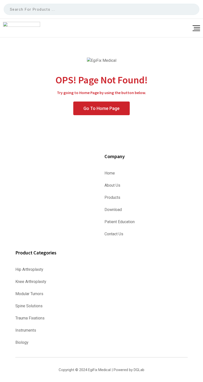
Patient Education (119, 222)
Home (109, 173)
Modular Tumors (29, 294)
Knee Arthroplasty (30, 282)
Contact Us (113, 234)
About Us (112, 185)
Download (113, 210)
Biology (21, 343)
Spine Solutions (29, 306)
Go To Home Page (101, 108)
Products (112, 198)
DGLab (139, 370)
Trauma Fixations (30, 318)
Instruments (25, 330)
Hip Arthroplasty (29, 270)
